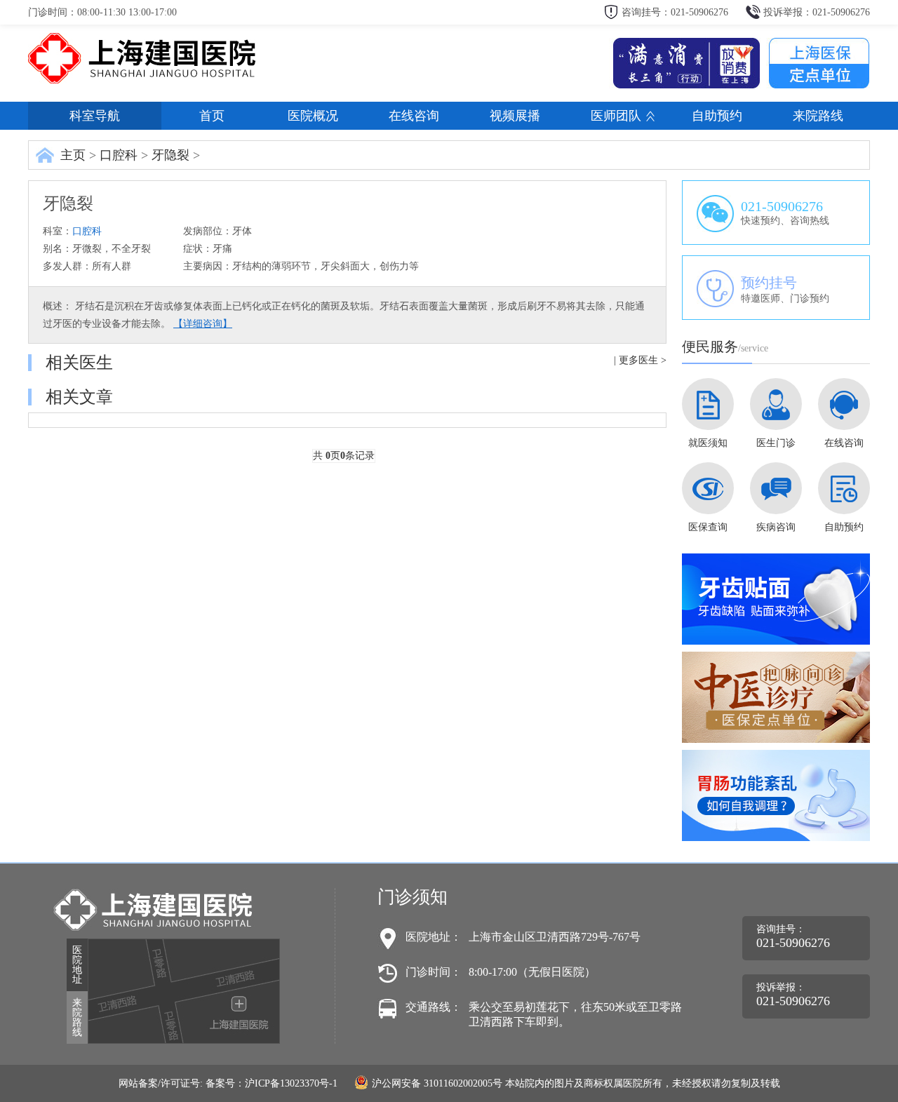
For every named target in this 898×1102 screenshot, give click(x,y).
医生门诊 (776, 443)
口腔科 (119, 155)
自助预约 (717, 116)
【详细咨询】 (202, 323)
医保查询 (708, 527)
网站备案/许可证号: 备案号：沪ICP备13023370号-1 (228, 1083)
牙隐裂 (170, 155)
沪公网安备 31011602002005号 (437, 1083)
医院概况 (313, 116)
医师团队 (616, 116)
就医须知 (708, 443)
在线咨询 (414, 116)
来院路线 (818, 116)
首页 (211, 116)
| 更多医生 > (640, 360)
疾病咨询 (776, 527)
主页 (73, 155)
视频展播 (515, 116)
